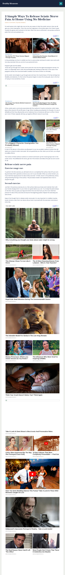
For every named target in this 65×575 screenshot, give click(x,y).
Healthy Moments (10, 4)
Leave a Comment (10, 22)
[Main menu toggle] (60, 3)
